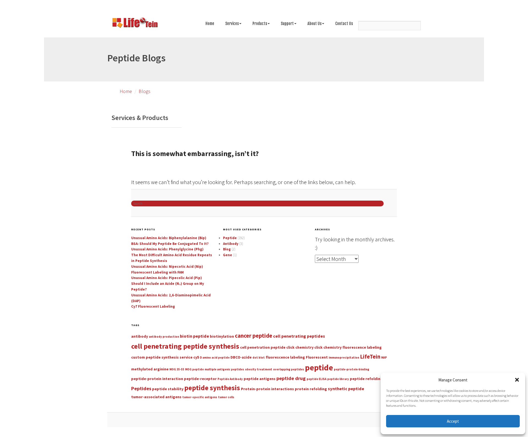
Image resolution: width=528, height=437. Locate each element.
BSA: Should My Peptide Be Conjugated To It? (170, 243)
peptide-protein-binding (351, 369)
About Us (314, 23)
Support (287, 23)
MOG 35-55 (176, 369)
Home (209, 23)
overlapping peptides (288, 369)
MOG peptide (194, 369)
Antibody (230, 243)
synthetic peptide (346, 388)
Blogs (144, 91)
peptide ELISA (316, 379)
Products (259, 23)
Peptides (141, 388)
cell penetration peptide (262, 347)
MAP (384, 357)
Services (232, 23)
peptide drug (291, 378)
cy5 (196, 357)
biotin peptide (194, 336)
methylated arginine (150, 369)
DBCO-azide (241, 357)
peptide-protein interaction (157, 378)
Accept (453, 421)
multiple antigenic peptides (224, 369)
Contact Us (344, 23)
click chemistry (300, 347)
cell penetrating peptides (299, 336)
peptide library (338, 379)
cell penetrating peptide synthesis (185, 346)
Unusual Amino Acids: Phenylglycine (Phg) (167, 249)
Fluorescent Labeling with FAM (157, 272)
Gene (227, 255)
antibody (139, 336)
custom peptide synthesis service (162, 357)
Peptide (230, 238)
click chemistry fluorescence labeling (348, 347)
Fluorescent (317, 357)
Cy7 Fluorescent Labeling (153, 306)
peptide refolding (366, 378)
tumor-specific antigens (199, 397)
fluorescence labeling (285, 357)
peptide (319, 367)
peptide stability (167, 388)
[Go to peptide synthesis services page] (134, 23)
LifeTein (370, 356)
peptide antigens (260, 378)
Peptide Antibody (230, 379)
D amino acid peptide (215, 357)
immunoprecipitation (344, 357)
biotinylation (222, 336)
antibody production (164, 336)
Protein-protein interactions (267, 388)
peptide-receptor (200, 378)
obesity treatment (258, 369)
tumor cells (226, 397)
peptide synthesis (212, 387)
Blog (227, 249)
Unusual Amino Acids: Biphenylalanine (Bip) (168, 238)
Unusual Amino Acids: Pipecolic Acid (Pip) (166, 277)
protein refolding (311, 388)
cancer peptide (253, 335)
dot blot (258, 357)
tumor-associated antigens (156, 396)
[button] (517, 380)
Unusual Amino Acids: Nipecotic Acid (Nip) (167, 266)
